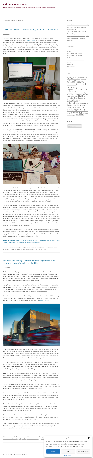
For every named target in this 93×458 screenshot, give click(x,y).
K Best (44, 249)
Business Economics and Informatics (78, 90)
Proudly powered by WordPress (19, 454)
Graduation (79, 97)
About (5, 13)
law (68, 105)
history (70, 100)
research (83, 109)
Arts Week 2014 (71, 82)
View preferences (83, 451)
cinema (76, 93)
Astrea (28, 247)
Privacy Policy (80, 13)
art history (83, 79)
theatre (69, 115)
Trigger (73, 115)
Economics (78, 94)
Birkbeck (29, 437)
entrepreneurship (74, 96)
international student (72, 101)
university (80, 115)
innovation (76, 100)
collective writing (35, 247)
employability (84, 94)
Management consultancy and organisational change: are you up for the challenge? (78, 38)
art (79, 79)
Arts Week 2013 (81, 81)
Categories (70, 64)
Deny (68, 451)
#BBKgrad (71, 77)
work (26, 249)
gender (42, 247)
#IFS (77, 77)
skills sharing (14, 439)
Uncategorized (71, 66)
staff (20, 439)
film (83, 96)
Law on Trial (73, 105)
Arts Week (72, 80)
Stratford (24, 439)
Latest (12, 13)
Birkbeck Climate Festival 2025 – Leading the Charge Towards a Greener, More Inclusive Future (78, 27)
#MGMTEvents (83, 77)
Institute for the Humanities (74, 53)
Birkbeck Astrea (31, 40)
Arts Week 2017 (71, 85)
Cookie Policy (67, 455)
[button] (89, 438)
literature (81, 105)
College (18, 247)
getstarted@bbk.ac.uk (45, 300)
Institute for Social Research (74, 55)
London (70, 107)
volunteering (35, 439)
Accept (53, 451)
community (35, 437)
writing (30, 249)
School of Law (79, 111)
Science (57, 13)
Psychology (76, 109)
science (85, 111)
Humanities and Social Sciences (42, 13)
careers (70, 93)
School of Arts (71, 111)
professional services (19, 249)
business (72, 86)
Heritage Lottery (43, 437)
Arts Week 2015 (80, 82)
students (29, 439)
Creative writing (71, 94)
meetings (47, 247)
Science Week (74, 112)
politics (70, 109)
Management (81, 107)
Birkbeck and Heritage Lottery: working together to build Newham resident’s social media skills (29, 261)
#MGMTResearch (72, 79)
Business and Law (23, 13)
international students (77, 102)
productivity (9, 249)
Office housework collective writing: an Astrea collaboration (30, 29)
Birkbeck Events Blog (15, 4)
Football (87, 96)
